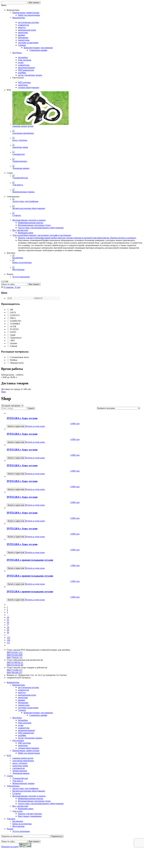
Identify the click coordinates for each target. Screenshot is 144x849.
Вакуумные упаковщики (30, 816)
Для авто (11, 818)
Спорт (10, 776)
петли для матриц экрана (30, 738)
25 (8, 620)
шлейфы (22, 735)
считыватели (18, 768)
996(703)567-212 (14, 652)
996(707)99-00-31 (15, 662)
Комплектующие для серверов (38, 712)
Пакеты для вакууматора (30, 813)
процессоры (24, 705)
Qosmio (13, 343)
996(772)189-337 (14, 670)
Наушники (23, 702)
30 (8, 632)
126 (8, 640)
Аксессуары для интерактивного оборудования (40, 803)
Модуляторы (18, 826)
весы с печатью (19, 763)
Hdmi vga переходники (29, 753)
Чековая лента (17, 363)
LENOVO (15, 315)
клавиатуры (23, 728)
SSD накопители (26, 733)
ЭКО (12, 340)
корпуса (22, 692)
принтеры (23, 745)
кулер (20, 725)
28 (8, 627)
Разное (10, 829)
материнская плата (27, 695)
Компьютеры (13, 682)
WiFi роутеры (24, 743)
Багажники (17, 821)
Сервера (22, 710)
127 (8, 642)
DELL (13, 318)
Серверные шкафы (38, 715)
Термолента (15, 338)
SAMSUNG (15, 321)
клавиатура (23, 690)
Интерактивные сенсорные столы (34, 801)
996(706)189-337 (14, 672)
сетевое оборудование (28, 748)
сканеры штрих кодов (22, 758)
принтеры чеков (20, 765)
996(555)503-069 (14, 655)
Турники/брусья (20, 778)
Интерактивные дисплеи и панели (29, 796)
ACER (13, 326)
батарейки (23, 720)
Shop (3, 391)
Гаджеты (16, 793)
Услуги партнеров (21, 831)
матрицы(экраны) (26, 730)
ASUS (13, 312)
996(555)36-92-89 (15, 665)
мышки (21, 700)
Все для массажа (20, 806)
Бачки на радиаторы (22, 823)
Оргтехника (18, 740)
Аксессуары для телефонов (25, 788)
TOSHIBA (15, 323)
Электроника (13, 786)
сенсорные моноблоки (23, 760)
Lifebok (13, 346)
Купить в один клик (35, 426)
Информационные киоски (30, 798)
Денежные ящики (20, 773)
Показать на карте (9, 846)
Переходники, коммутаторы (25, 750)
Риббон (13, 360)
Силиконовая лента (19, 357)
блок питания (24, 723)
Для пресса (17, 781)
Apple (12, 335)
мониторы (23, 697)
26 (8, 622)
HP (11, 309)
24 (8, 617)
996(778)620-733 (14, 657)
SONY (13, 332)
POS (9, 755)
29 (8, 630)
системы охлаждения (28, 707)
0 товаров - (12, 287)
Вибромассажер (25, 808)
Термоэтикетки (19, 770)
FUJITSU (14, 329)
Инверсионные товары (23, 783)
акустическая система (28, 687)
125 (8, 637)
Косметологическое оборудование (28, 791)
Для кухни (17, 811)
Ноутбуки (17, 717)
